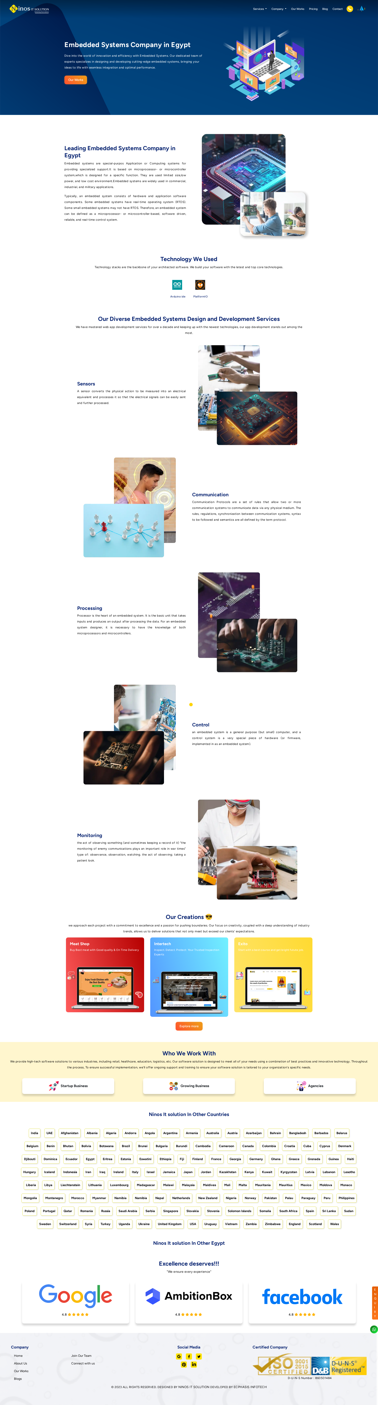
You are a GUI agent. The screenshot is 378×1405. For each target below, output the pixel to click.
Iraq (102, 1172)
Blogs (18, 1379)
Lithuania (95, 1185)
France (216, 1159)
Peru (327, 1198)
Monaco (346, 1185)
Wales (334, 1224)
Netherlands (181, 1198)
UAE (49, 1133)
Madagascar (146, 1185)
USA (193, 1224)
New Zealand (208, 1198)
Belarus (341, 1133)
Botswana (106, 1146)
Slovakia (192, 1211)
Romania (86, 1211)
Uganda (124, 1224)
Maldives (209, 1185)
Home (18, 1356)
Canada (248, 1146)
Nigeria (231, 1198)
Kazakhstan (227, 1172)
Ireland (118, 1172)
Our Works (297, 9)
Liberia (31, 1185)
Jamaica (169, 1172)
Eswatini (145, 1159)
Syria (88, 1224)
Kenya (249, 1172)
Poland (30, 1211)
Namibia (120, 1198)
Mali (227, 1185)
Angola (150, 1133)
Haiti (350, 1159)
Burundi (181, 1146)
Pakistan (270, 1198)
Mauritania (263, 1185)
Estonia (126, 1159)
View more (101, 1005)
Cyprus (325, 1146)
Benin (51, 1146)
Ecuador (72, 1159)
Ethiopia (165, 1159)
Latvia (309, 1172)
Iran (88, 1172)
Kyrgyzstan (289, 1172)
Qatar (68, 1211)
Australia (212, 1133)
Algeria (111, 1133)
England (295, 1224)
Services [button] (259, 9)
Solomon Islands (239, 1211)
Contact (338, 9)
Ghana (276, 1159)
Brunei (142, 1146)
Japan (188, 1172)
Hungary (29, 1172)
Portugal (49, 1211)
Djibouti (29, 1159)
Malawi (168, 1185)
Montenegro (54, 1198)
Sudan (348, 1211)
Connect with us (83, 1363)
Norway (250, 1198)
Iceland (49, 1172)
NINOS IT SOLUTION (193, 1387)
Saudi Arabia (128, 1211)
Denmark (344, 1146)
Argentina (170, 1133)
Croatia (289, 1146)
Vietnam (231, 1224)
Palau (289, 1198)
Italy (135, 1172)
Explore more (189, 1026)
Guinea (334, 1159)
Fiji (182, 1159)
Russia (105, 1211)
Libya (48, 1185)
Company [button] (277, 9)
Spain (310, 1211)
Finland (197, 1159)
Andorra (130, 1133)
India (34, 1133)
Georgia (235, 1159)
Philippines (346, 1198)
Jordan (206, 1172)
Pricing (313, 9)
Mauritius (285, 1185)
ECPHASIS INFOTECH (250, 1387)
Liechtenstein (70, 1185)
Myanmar (99, 1198)
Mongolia (30, 1198)
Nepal (159, 1198)
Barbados (321, 1133)
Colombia (269, 1146)
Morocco (77, 1198)
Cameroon (226, 1146)
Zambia (251, 1224)
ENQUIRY (375, 1303)
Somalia (265, 1211)
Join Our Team (81, 1356)
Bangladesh (297, 1133)
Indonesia (70, 1172)
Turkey (105, 1224)
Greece (294, 1159)
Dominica (50, 1159)
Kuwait (267, 1172)
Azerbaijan (254, 1133)
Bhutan (68, 1146)
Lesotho (349, 1172)
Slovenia (213, 1211)
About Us (20, 1363)
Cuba (307, 1146)
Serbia (150, 1211)
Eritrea (107, 1159)
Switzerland (68, 1224)
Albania (92, 1133)
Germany (256, 1159)
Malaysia (188, 1185)
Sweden (45, 1224)
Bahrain (275, 1133)
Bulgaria (162, 1146)
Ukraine (144, 1224)
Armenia (192, 1133)
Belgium (32, 1146)
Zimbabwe (273, 1224)
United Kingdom (170, 1224)
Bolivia (86, 1146)
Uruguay (210, 1224)
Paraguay (308, 1198)
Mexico (306, 1185)
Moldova (326, 1185)
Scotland (315, 1224)
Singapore (170, 1211)
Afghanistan (69, 1133)
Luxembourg (119, 1185)
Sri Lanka (329, 1211)
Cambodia (203, 1146)
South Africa (288, 1211)
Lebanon (329, 1172)
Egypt (90, 1159)
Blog (325, 9)
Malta (243, 1185)
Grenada (314, 1159)
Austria (232, 1133)
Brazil (126, 1146)
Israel (151, 1172)
